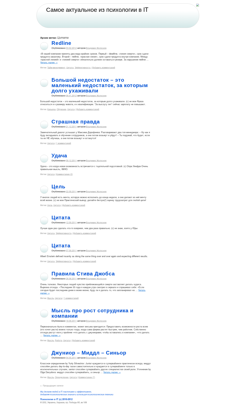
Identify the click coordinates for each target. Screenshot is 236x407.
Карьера (51, 109)
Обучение (61, 109)
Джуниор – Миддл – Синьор (88, 353)
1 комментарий (63, 143)
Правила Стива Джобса (83, 273)
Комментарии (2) (64, 174)
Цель (58, 186)
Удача (59, 155)
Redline (61, 43)
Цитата (70, 67)
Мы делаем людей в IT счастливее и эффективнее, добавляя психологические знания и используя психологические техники (76, 393)
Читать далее (49, 62)
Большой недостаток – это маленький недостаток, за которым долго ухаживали (99, 85)
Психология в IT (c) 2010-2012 (56, 399)
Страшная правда (75, 121)
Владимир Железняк (96, 47)
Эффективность (83, 67)
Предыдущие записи (51, 385)
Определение (62, 377)
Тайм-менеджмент (56, 67)
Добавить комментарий (103, 67)
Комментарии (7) (86, 377)
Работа (58, 340)
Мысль (50, 298)
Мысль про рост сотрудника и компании (92, 313)
